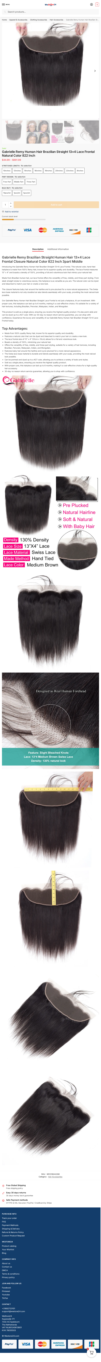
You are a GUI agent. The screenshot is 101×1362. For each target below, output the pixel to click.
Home (4, 20)
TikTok (5, 1298)
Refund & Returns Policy (13, 1232)
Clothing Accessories (38, 20)
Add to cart (56, 204)
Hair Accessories (56, 20)
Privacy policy (8, 1277)
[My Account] (91, 4)
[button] (97, 4)
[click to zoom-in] (50, 71)
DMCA (5, 1270)
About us (6, 1263)
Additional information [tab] (58, 249)
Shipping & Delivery (11, 1229)
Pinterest (6, 1291)
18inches (48, 171)
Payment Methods (10, 1225)
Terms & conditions (10, 1274)
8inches (80, 171)
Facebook (6, 1288)
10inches (6, 171)
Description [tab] (38, 249)
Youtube (6, 1294)
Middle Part (18, 182)
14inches (27, 171)
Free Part (7, 182)
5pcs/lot (26, 193)
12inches (17, 171)
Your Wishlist (8, 1249)
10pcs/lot (7, 193)
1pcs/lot (17, 193)
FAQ (4, 1222)
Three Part (31, 182)
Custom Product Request (13, 1236)
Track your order (9, 1218)
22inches (70, 171)
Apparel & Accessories (18, 20)
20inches (59, 171)
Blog (4, 1253)
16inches (38, 171)
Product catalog (9, 1246)
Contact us (7, 1267)
